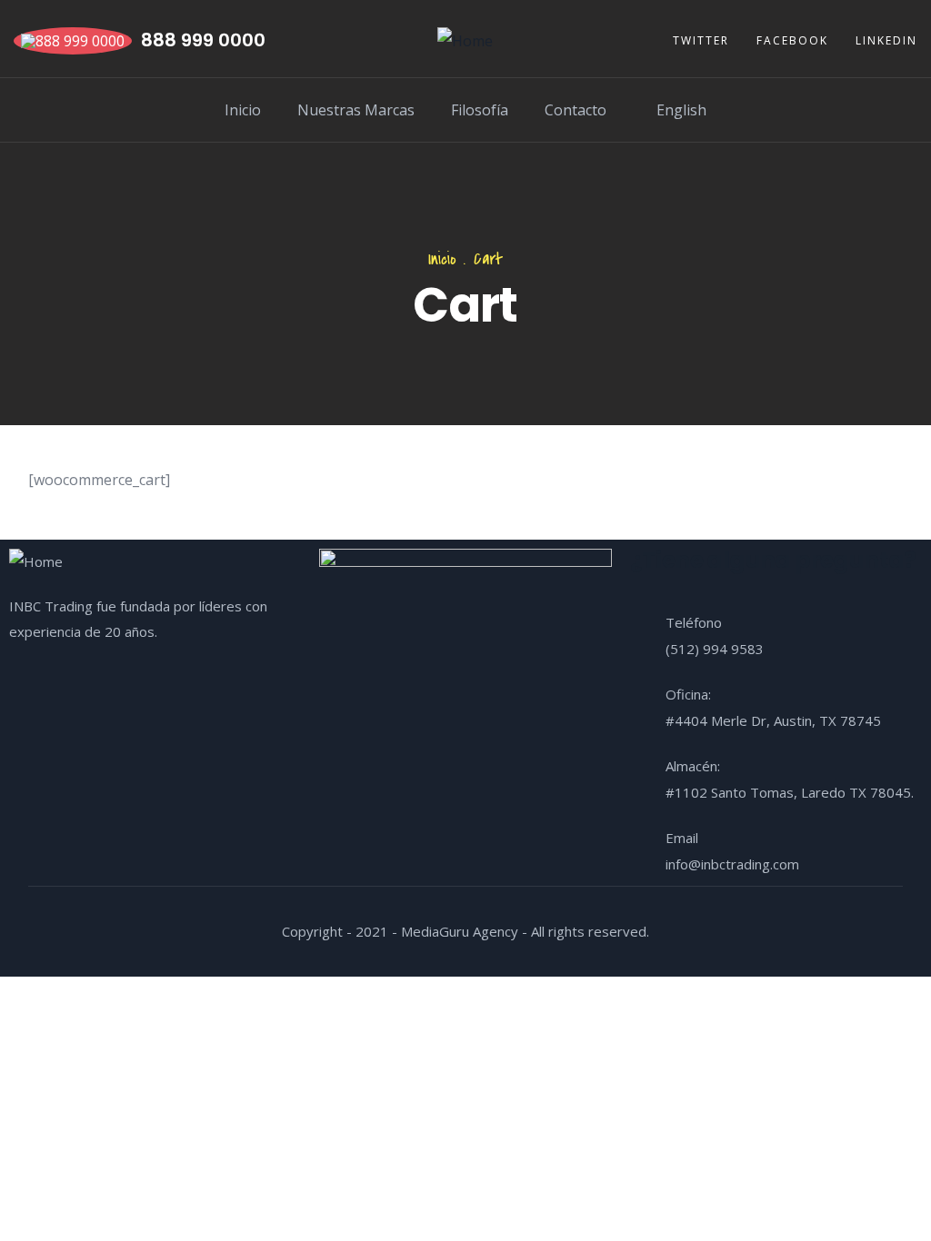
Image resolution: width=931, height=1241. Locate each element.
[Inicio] (465, 41)
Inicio (243, 110)
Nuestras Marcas (356, 110)
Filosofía (479, 110)
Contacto (575, 110)
